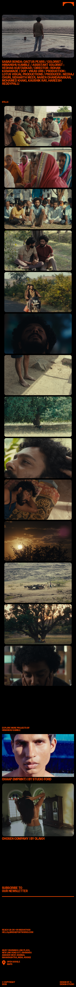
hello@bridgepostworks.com (17, 931)
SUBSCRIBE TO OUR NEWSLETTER (15, 889)
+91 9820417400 (22, 929)
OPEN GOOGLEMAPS (13, 962)
